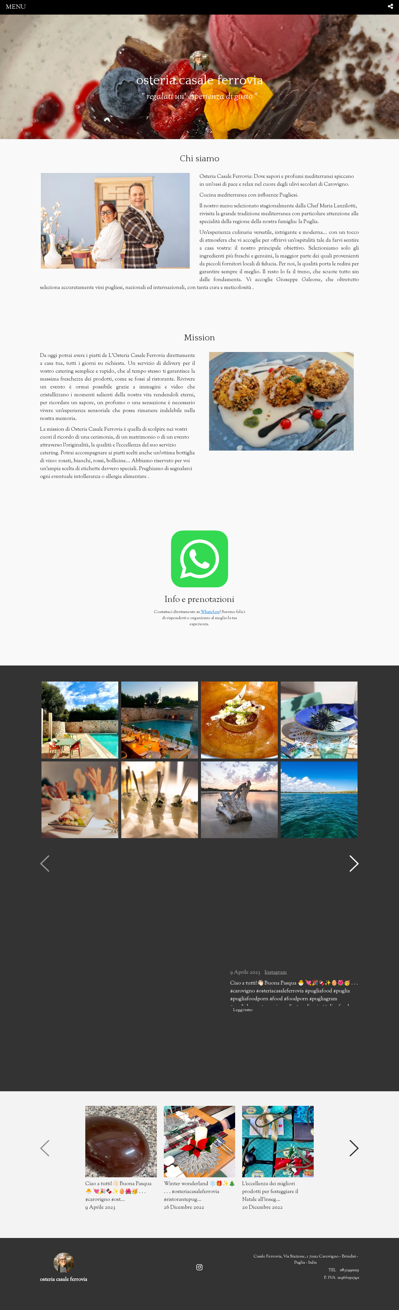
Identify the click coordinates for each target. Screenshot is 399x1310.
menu (16, 7)
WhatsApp (210, 612)
